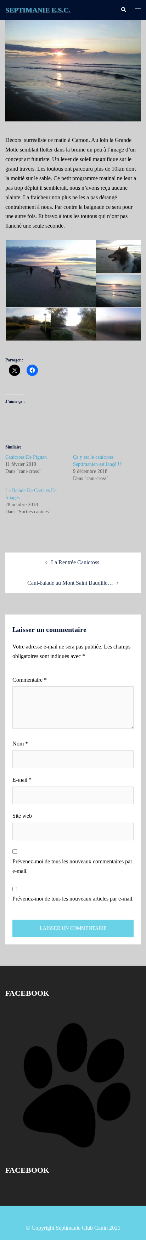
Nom (20, 744)
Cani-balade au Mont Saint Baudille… (70, 583)
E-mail (22, 780)
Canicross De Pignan (26, 457)
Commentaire (29, 680)
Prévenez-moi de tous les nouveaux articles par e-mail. (73, 899)
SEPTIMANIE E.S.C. (37, 10)
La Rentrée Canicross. (76, 562)
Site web (22, 816)
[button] (50, 273)
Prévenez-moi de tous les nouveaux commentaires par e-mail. (72, 866)
